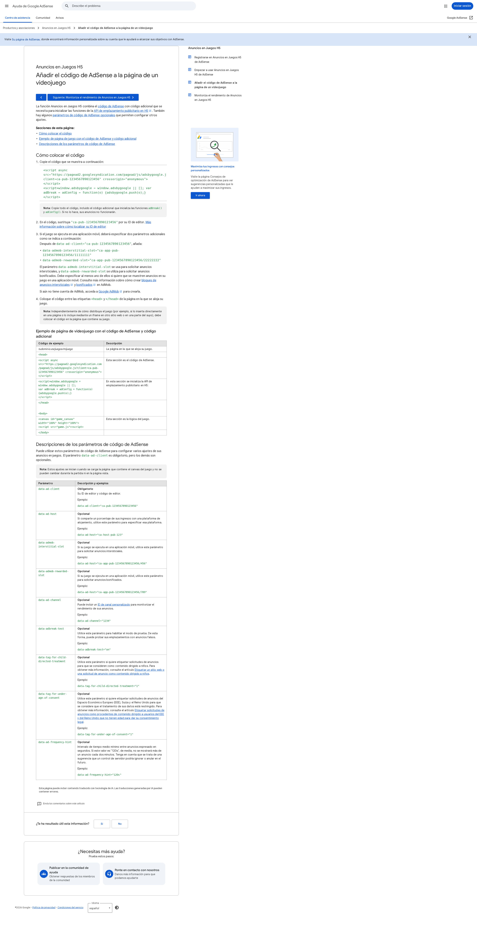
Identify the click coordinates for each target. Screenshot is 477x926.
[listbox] (100, 908)
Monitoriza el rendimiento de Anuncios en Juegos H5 (218, 98)
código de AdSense (111, 106)
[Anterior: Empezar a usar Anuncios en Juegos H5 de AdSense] (41, 97)
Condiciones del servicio (70, 907)
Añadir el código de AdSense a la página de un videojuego (216, 85)
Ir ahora (200, 195)
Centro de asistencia (17, 17)
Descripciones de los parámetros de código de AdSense (77, 144)
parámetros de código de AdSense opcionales (84, 115)
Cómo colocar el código (55, 133)
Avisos (60, 17)
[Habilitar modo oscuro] (116, 907)
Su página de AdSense (26, 39)
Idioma (95, 903)
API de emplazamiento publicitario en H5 (121, 111)
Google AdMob (109, 291)
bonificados (84, 285)
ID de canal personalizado (114, 604)
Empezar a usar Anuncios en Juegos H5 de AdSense (217, 72)
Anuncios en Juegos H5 (204, 48)
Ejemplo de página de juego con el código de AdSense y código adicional (87, 139)
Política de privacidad (43, 907)
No (119, 823)
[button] (6, 5)
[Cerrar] (469, 37)
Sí (102, 823)
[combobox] (134, 6)
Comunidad (43, 17)
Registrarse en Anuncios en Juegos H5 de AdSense (218, 60)
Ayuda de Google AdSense (32, 6)
